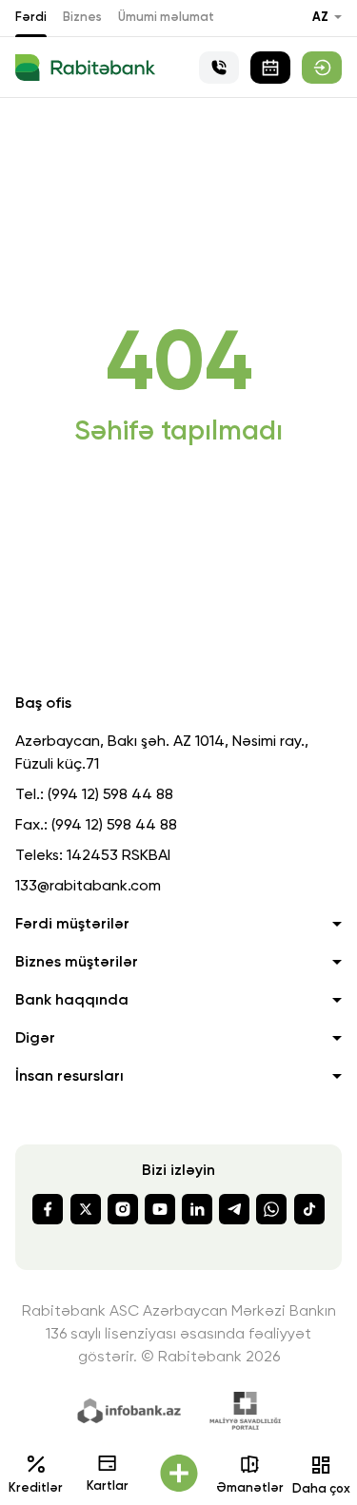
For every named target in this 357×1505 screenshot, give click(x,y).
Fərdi (31, 17)
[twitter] (85, 1209)
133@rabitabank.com (88, 886)
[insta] (123, 1209)
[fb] (47, 1209)
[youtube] (160, 1209)
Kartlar (108, 1486)
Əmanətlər (250, 1488)
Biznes (82, 17)
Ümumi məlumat (166, 17)
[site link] (322, 67)
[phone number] (219, 67)
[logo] (85, 67)
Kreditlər (36, 1488)
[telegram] (234, 1209)
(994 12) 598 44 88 (110, 795)
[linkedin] (197, 1209)
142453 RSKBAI (118, 856)
